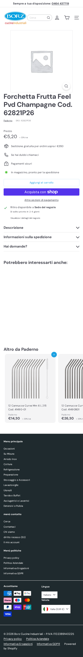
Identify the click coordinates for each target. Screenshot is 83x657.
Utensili (8, 490)
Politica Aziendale (13, 562)
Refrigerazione (12, 469)
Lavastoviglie (11, 485)
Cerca (7, 521)
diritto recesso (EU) (15, 537)
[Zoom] (66, 86)
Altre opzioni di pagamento (41, 200)
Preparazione (11, 474)
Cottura (8, 464)
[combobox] (39, 17)
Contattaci (10, 526)
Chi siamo (9, 531)
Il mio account (12, 542)
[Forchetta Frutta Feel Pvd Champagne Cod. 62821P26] (30, 301)
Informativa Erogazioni (16, 568)
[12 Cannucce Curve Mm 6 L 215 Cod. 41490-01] (30, 388)
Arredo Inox (10, 459)
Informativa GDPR (13, 573)
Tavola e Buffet (12, 495)
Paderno (29, 349)
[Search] (48, 17)
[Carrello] (67, 17)
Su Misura (9, 453)
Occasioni (9, 448)
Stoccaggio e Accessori (17, 479)
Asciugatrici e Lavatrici (16, 500)
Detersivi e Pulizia (13, 505)
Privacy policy (11, 557)
